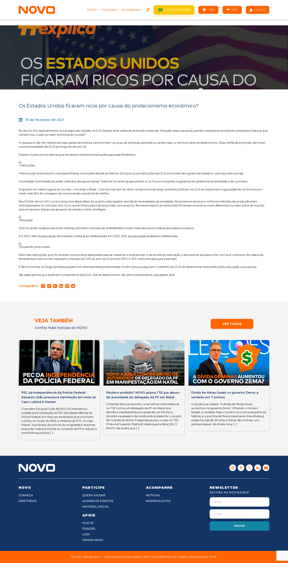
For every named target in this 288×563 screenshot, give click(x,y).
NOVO (91, 10)
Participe (109, 10)
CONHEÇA (26, 495)
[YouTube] (266, 467)
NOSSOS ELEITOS (158, 501)
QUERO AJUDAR (93, 495)
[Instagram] (232, 467)
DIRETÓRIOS (27, 501)
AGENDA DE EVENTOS (97, 501)
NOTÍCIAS (153, 495)
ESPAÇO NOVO (92, 540)
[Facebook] (241, 467)
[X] (249, 467)
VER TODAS (232, 324)
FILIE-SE (259, 9)
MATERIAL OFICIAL (95, 506)
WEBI (213, 556)
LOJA (211, 9)
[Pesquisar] (148, 10)
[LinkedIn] (257, 467)
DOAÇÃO (88, 528)
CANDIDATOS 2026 (177, 9)
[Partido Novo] (37, 468)
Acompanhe (130, 10)
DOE (235, 9)
